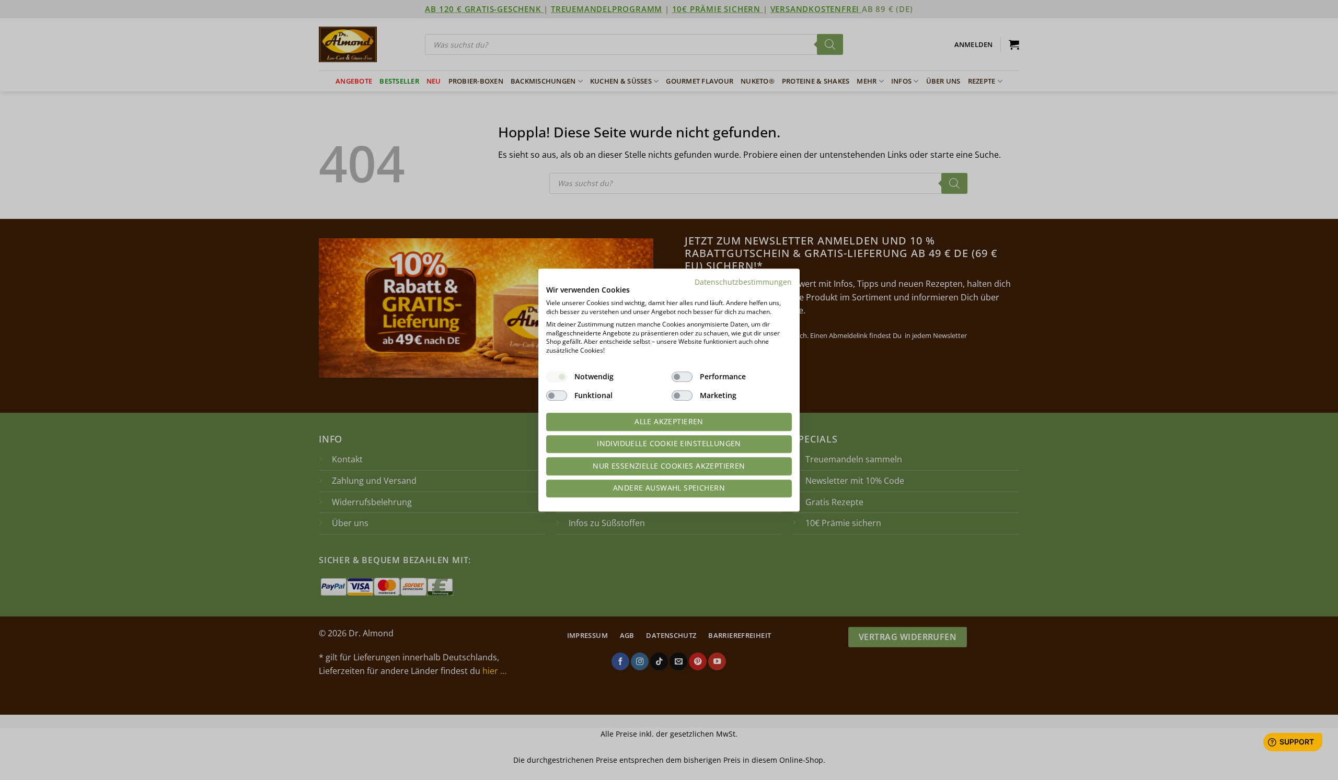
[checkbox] (556, 376)
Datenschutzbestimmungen (743, 282)
